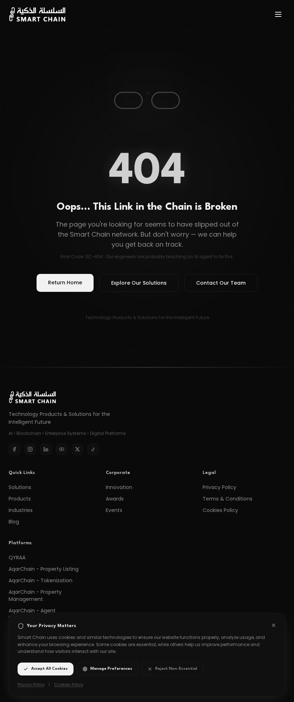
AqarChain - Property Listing (44, 569)
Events (114, 510)
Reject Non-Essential (176, 669)
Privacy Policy (219, 487)
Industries (21, 510)
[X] (77, 449)
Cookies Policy (220, 510)
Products (20, 498)
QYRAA (17, 557)
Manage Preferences (111, 669)
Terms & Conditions (227, 498)
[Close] (273, 625)
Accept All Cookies (49, 669)
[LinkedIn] (46, 449)
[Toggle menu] (278, 14)
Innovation (119, 487)
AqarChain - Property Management (35, 595)
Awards (115, 498)
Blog (14, 521)
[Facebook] (14, 449)
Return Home (65, 282)
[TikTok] (93, 449)
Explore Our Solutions (139, 282)
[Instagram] (30, 449)
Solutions (20, 487)
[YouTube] (61, 449)
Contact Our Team (221, 282)
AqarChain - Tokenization (40, 580)
